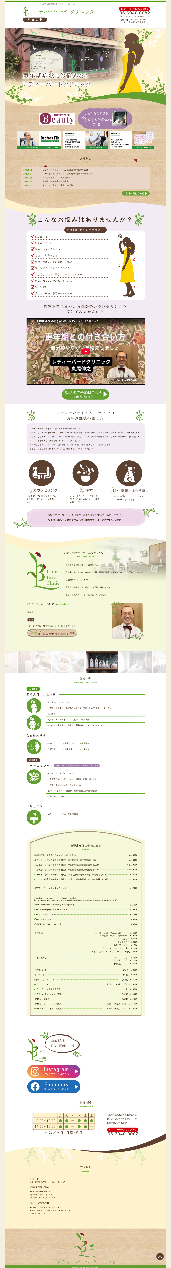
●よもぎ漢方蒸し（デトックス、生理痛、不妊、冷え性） (71, 779)
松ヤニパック (41, 970)
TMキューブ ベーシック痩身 (48, 1004)
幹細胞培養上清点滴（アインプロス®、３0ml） (56, 855)
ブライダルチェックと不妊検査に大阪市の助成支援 (65, 170)
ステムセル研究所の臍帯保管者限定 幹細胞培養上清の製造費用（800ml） (68, 870)
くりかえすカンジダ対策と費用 (56, 177)
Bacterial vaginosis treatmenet (48, 924)
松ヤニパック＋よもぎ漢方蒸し (48, 989)
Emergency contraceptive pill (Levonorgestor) (54, 905)
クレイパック (41, 975)
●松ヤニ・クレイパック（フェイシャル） (64, 785)
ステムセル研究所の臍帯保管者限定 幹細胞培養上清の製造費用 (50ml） (67, 860)
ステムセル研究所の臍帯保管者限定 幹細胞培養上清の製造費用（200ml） (68, 865)
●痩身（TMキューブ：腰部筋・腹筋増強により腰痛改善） (72, 791)
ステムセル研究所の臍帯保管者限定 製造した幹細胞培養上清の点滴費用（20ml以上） (73, 879)
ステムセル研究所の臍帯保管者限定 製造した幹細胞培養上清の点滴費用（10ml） (71, 875)
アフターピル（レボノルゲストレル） (51, 888)
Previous (65, 662)
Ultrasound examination (45, 914)
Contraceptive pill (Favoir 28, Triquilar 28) (52, 910)
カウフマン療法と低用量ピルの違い (58, 185)
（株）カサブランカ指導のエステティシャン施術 (76, 766)
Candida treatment (43, 919)
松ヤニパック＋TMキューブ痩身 (49, 994)
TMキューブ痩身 (42, 999)
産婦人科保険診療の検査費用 (55, 181)
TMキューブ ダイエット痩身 (48, 1009)
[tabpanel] (85, 662)
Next (106, 662)
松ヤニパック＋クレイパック (47, 980)
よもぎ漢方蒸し (42, 958)
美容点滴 (39, 933)
